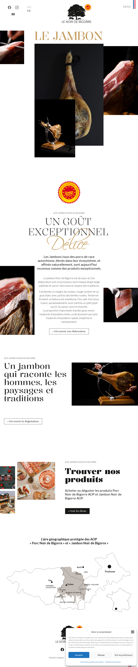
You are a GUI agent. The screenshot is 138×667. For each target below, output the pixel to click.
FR (29, 10)
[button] (132, 632)
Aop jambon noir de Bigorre (80, 462)
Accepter (79, 655)
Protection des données (113, 662)
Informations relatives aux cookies (92, 662)
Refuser (101, 655)
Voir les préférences (123, 655)
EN (29, 7)
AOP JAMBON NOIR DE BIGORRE (69, 213)
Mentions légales (56, 657)
